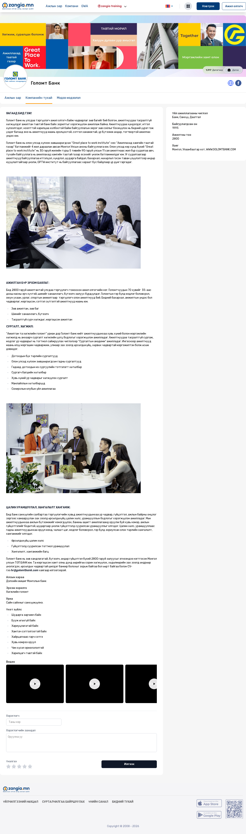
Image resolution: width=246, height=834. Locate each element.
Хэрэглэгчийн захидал (21, 730)
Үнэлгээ (11, 761)
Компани (71, 6)
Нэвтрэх (208, 6)
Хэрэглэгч (12, 715)
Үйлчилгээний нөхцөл (20, 801)
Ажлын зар (54, 6)
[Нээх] (125, 6)
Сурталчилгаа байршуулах (63, 801)
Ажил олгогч (234, 6)
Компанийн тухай (39, 98)
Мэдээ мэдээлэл (69, 98)
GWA (84, 6)
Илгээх (129, 764)
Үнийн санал (98, 801)
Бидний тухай (122, 801)
